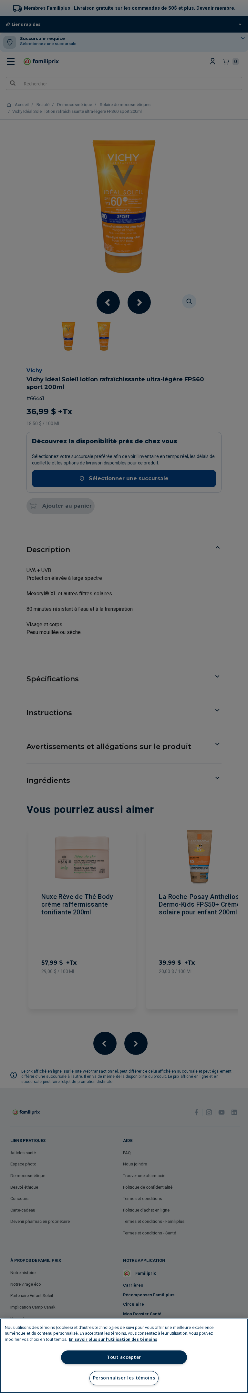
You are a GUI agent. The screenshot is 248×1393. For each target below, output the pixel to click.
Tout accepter (124, 1357)
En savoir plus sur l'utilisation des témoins (113, 1339)
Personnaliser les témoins (124, 1378)
